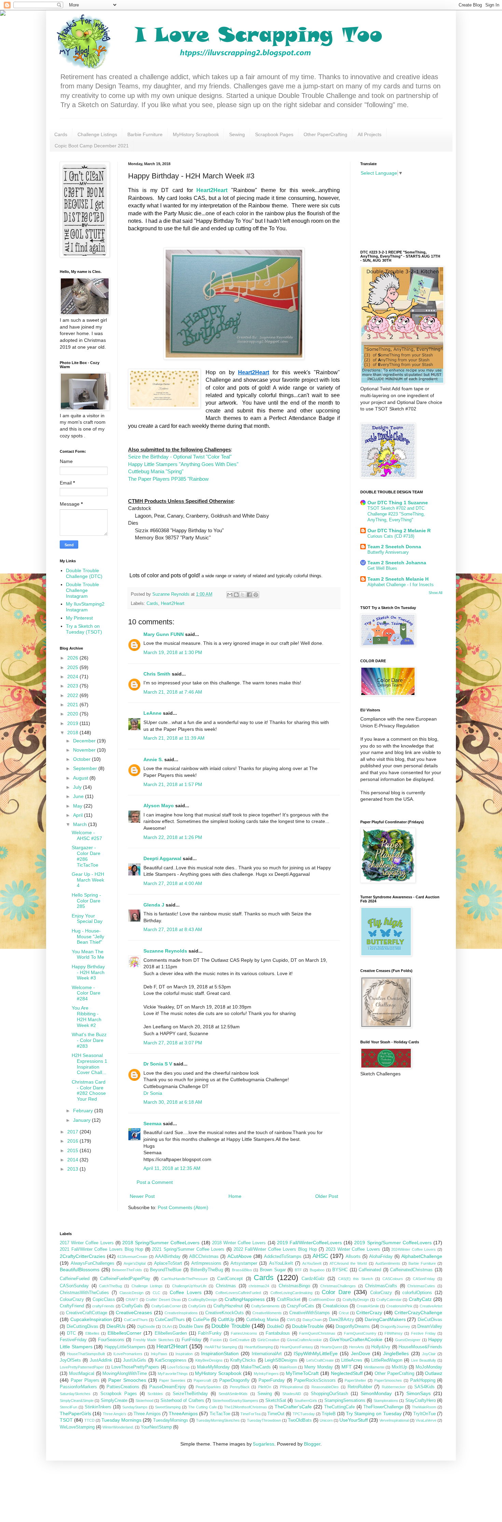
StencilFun (68, 1407)
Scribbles (155, 1394)
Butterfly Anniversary (388, 552)
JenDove (360, 1353)
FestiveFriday (73, 1339)
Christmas (226, 1286)
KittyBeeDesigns (209, 1360)
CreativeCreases (134, 1312)
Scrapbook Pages (274, 134)
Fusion (216, 1340)
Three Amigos (147, 1413)
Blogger (312, 1444)
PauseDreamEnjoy (167, 1387)
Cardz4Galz (313, 1278)
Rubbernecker (394, 1387)
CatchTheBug (110, 1286)
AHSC (320, 1256)
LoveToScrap (178, 1367)
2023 (73, 685)
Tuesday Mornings (121, 1420)
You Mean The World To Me (88, 954)
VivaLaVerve (426, 1420)
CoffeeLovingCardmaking (291, 1293)
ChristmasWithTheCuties (84, 1292)
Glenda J (153, 905)
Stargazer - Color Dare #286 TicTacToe (86, 856)
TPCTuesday (304, 1414)
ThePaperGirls (75, 1413)
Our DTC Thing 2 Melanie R (399, 530)
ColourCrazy (72, 1299)
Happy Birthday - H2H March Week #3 (88, 972)
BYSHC (340, 1269)
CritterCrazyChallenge (418, 1312)
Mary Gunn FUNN (163, 634)
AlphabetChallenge (421, 1256)
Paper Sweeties (172, 1380)
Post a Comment (155, 1182)
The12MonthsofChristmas (245, 1407)
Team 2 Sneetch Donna (394, 546)
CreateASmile (368, 1306)
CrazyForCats (300, 1306)
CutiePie (201, 1319)
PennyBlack (240, 1387)
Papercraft (202, 1380)
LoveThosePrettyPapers (135, 1367)
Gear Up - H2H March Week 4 (88, 879)
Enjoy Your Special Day (87, 918)
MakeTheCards (256, 1367)
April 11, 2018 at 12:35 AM (171, 1168)
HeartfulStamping (259, 1347)
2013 (73, 1169)
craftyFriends (103, 1306)
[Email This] (229, 594)
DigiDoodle (146, 1326)
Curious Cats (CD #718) (390, 536)
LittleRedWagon (386, 1360)
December (85, 740)
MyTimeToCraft (302, 1373)
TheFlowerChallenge (383, 1407)
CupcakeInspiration (91, 1319)
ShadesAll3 (291, 1394)
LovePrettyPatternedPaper (82, 1367)
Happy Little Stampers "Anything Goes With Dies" (183, 464)
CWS (291, 1320)
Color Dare (336, 1292)
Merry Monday (318, 1367)
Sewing (237, 134)
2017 (73, 1131)
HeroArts (356, 1347)
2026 (73, 658)
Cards (60, 134)
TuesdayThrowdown (264, 1420)
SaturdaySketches (75, 1394)
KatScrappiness (170, 1360)
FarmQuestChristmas (317, 1333)
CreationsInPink (399, 1306)
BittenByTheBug (207, 1269)
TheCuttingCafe (339, 1407)
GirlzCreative (268, 1340)
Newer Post (142, 1196)
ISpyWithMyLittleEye (316, 1353)
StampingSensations (344, 1400)
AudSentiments (387, 1263)
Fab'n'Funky (210, 1333)
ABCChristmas (204, 1256)
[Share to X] (242, 594)
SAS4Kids (424, 1387)
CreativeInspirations (181, 1313)
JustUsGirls (134, 1360)
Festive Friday (423, 1333)
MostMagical (81, 1373)
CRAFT (132, 1300)
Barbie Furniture (145, 134)
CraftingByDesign (202, 1300)
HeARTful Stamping (221, 1347)
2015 (73, 1150)
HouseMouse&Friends (420, 1347)
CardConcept (230, 1278)
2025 (73, 667)
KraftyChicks (243, 1360)
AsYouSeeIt (311, 1263)
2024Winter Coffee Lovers (413, 1249)
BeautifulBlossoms (79, 1269)
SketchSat (275, 1400)
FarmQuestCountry (360, 1333)
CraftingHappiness (245, 1299)
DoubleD (275, 1326)
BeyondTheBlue (165, 1269)
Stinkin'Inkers (98, 1407)
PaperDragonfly (234, 1380)
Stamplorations (386, 1400)
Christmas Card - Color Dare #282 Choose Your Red (89, 1090)
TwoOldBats (300, 1420)
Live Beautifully (423, 1360)
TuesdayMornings (170, 1420)
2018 (73, 732)
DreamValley (429, 1326)
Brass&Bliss (242, 1270)
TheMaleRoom (424, 1407)
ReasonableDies (325, 1387)
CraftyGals (132, 1306)
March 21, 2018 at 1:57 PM (172, 784)
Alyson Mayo (158, 805)
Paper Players (85, 1380)
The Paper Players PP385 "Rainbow (168, 479)
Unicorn (326, 1420)
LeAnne (152, 713)
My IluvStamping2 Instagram (85, 606)
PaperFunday (272, 1380)
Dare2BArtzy (341, 1319)
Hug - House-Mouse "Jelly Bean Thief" (88, 936)
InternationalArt (267, 1353)
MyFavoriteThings (173, 1374)
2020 (73, 713)
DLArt (167, 1326)
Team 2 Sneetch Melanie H (398, 579)
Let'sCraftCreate (320, 1360)
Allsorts (353, 1256)
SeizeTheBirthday (190, 1393)
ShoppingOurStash (329, 1393)
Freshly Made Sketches (153, 1340)
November (85, 750)
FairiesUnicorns (244, 1333)
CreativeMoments (267, 1313)
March (80, 824)
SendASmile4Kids (233, 1394)
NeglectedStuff (347, 1373)
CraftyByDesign (356, 1300)
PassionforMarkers (78, 1387)
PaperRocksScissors (315, 1380)
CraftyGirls (197, 1306)
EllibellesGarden (171, 1333)
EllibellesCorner (124, 1333)
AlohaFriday (381, 1256)
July (78, 787)
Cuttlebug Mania (262, 1319)
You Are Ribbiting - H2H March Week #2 (86, 1016)
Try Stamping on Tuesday (373, 1413)
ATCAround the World (348, 1263)
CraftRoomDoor (322, 1300)
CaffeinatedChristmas (411, 1269)
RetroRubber (360, 1387)
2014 (73, 1159)
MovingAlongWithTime (124, 1373)
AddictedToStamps (283, 1256)
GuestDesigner (407, 1340)
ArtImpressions (206, 1263)
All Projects (369, 134)
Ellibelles (92, 1333)
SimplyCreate (114, 1400)
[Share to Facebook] (249, 594)
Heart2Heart (172, 603)
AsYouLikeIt (281, 1263)
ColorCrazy (381, 1292)
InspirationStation (220, 1353)
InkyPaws (159, 1354)
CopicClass (104, 1299)
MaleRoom (288, 1367)
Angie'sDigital (134, 1263)
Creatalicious (335, 1306)
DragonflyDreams (353, 1326)
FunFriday (191, 1339)
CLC (156, 1293)
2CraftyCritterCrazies (82, 1256)
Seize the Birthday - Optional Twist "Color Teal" (180, 457)
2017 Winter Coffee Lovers (87, 1243)
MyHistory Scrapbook (196, 134)
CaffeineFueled (74, 1278)
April (78, 815)
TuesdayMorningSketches (218, 1420)
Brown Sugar (273, 1269)
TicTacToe (220, 1413)
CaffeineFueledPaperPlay (125, 1278)
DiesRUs (116, 1326)
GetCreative (239, 1340)
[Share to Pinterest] (255, 594)
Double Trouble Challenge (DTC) (84, 573)
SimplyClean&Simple (77, 1400)
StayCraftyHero (420, 1400)
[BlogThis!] (236, 594)
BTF (298, 1270)
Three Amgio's (114, 1414)
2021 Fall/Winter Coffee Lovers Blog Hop (101, 1249)
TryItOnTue (424, 1413)
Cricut (344, 1313)
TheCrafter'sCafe (293, 1406)
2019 (73, 723)
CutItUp (226, 1319)
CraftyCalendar (389, 1300)
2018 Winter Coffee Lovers (239, 1243)
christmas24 (259, 1286)
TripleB (329, 1413)
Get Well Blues (382, 568)
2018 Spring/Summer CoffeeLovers (160, 1242)
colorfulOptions (417, 1292)
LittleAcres (351, 1360)
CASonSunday (74, 1286)
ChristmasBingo (294, 1286)
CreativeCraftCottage (86, 1312)
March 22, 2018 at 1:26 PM (172, 837)
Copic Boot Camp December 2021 (92, 145)
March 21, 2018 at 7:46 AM (172, 692)
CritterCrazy (369, 1312)
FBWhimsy (394, 1333)
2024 (73, 676)
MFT (346, 1366)
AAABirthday (168, 1256)
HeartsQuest (331, 1347)
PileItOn (264, 1387)
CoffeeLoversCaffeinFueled (238, 1293)
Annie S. (153, 759)
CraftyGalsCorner (166, 1306)
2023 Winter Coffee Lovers (353, 1249)
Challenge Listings (97, 134)
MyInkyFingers (266, 1374)
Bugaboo (317, 1270)
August (81, 778)
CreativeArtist (431, 1306)
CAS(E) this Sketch (355, 1279)
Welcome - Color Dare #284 (86, 993)
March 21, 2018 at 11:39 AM (174, 738)
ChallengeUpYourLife (189, 1286)
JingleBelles (396, 1353)
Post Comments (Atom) (183, 1207)
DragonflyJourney (395, 1326)
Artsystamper (244, 1263)
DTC (71, 1333)
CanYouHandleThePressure (184, 1279)
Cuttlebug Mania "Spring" (155, 471)
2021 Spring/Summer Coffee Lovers (188, 1249)
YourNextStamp (156, 1427)
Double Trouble (230, 1326)
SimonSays (418, 1393)
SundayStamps (135, 1407)
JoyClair (429, 1354)
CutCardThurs (136, 1320)
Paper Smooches (127, 1380)
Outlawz (433, 1373)
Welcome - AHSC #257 (87, 835)
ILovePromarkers (127, 1354)
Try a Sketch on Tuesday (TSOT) (84, 629)
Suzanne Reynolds (166, 951)
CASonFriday (424, 1279)
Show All (435, 593)
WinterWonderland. (118, 1427)
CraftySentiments (265, 1306)
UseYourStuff (353, 1420)
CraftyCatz (420, 1299)
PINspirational (291, 1387)
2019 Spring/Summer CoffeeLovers (392, 1242)
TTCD (89, 1420)
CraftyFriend (72, 1306)
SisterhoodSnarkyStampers (235, 1400)
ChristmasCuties (421, 1286)
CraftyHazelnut (228, 1306)
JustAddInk (101, 1360)
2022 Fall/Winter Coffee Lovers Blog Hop (275, 1249)
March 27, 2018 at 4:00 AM (172, 883)
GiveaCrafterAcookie (304, 1340)
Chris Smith (156, 674)
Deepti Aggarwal (162, 858)
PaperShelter (355, 1380)
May (78, 806)
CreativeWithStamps (309, 1312)
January (82, 1120)
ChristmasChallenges (338, 1286)
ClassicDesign (131, 1293)
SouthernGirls (305, 1400)
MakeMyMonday (213, 1367)
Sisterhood (144, 1400)
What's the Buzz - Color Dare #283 (89, 1040)
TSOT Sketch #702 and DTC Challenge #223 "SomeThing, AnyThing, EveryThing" (396, 514)
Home (234, 1196)
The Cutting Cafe (202, 1407)
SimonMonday (376, 1393)
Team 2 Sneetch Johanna (396, 562)
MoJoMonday (429, 1367)
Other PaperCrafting (325, 134)
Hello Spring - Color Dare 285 (86, 900)
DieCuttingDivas (82, 1326)
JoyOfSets (70, 1360)
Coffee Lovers (185, 1292)
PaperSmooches (388, 1380)
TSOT (66, 1420)
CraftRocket (289, 1299)
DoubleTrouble (308, 1326)
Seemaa (152, 1123)
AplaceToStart (168, 1263)
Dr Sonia (152, 1093)
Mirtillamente (374, 1367)
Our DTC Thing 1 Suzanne (397, 502)
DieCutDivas (430, 1319)
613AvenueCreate (132, 1257)
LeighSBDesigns (281, 1360)
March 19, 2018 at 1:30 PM (172, 652)
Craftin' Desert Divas (163, 1300)
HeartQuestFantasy (296, 1347)
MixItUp (399, 1367)
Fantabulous (278, 1333)
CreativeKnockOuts (224, 1312)
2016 (73, 1141)
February (83, 1110)
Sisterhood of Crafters (182, 1400)
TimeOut (275, 1413)
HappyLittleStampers (125, 1347)
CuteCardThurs (170, 1319)
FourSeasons (111, 1339)
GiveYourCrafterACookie (356, 1339)
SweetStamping (168, 1407)
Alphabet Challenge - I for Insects (400, 584)
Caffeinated (370, 1269)
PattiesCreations (123, 1387)
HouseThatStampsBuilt (86, 1354)
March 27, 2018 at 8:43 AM (172, 929)
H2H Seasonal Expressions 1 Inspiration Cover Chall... (89, 1064)
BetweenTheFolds (127, 1270)
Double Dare (191, 1326)
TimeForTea (250, 1414)
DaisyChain (312, 1320)
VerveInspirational (394, 1420)
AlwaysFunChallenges (92, 1263)
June (79, 796)
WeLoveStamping (77, 1427)
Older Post (326, 1196)
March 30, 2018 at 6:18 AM (172, 1102)
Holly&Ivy (380, 1347)
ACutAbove (239, 1256)
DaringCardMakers (385, 1319)
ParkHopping (422, 1380)
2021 (73, 704)
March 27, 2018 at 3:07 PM (172, 1042)
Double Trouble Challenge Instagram (82, 590)
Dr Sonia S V (157, 1064)
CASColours (392, 1279)
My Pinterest (79, 618)
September (85, 768)
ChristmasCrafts (381, 1286)
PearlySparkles (208, 1387)
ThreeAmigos (183, 1413)
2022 (73, 695)
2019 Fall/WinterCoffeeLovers (309, 1242)
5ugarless (263, 1444)
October (82, 759)
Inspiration (184, 1354)
